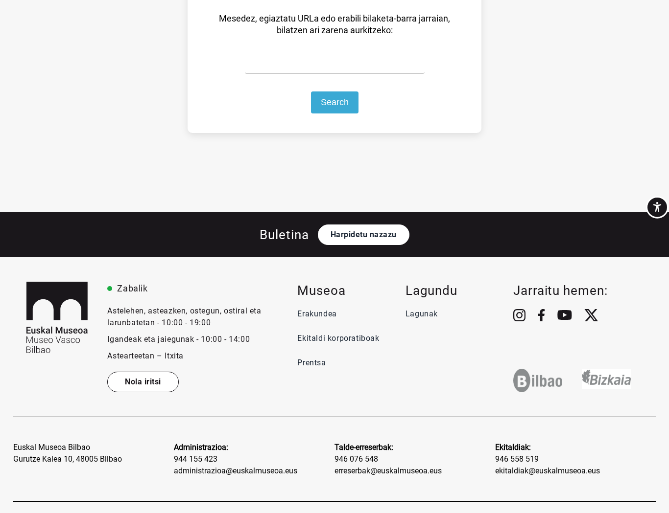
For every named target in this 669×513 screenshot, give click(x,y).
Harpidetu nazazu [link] (364, 234)
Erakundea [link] (316, 313)
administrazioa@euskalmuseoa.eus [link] (235, 470)
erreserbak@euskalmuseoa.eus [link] (388, 470)
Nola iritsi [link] (143, 381)
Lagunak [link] (422, 313)
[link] (657, 207)
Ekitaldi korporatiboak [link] (338, 338)
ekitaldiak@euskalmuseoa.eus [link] (547, 470)
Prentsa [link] (312, 362)
